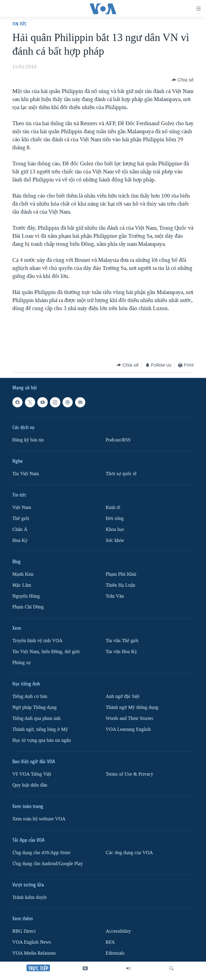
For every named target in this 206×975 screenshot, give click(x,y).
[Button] (183, 80)
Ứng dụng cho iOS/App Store (41, 853)
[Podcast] (67, 402)
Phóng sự (21, 663)
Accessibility (118, 931)
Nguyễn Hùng (26, 596)
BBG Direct (24, 931)
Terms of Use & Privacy (129, 774)
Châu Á (19, 529)
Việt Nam (21, 507)
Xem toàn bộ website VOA (38, 819)
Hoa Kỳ (20, 540)
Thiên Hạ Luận (120, 585)
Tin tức (19, 24)
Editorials (115, 953)
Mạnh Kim (23, 574)
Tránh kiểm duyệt (29, 897)
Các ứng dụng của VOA (129, 853)
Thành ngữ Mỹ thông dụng (132, 707)
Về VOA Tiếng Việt (31, 774)
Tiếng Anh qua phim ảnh (36, 718)
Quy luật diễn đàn (29, 785)
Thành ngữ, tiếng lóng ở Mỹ (40, 729)
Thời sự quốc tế (121, 474)
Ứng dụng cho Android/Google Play (47, 864)
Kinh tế (113, 507)
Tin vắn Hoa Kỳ (121, 652)
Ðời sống (115, 518)
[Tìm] (171, 968)
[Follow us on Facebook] (17, 402)
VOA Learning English (128, 729)
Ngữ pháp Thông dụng (34, 707)
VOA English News (31, 942)
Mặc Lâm (21, 585)
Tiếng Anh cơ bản (29, 696)
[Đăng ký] (80, 402)
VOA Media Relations (34, 953)
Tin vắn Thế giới (122, 641)
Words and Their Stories (129, 718)
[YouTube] (85, 968)
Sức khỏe (115, 540)
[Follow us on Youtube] (42, 402)
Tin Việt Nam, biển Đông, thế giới (46, 652)
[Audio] (128, 968)
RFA (110, 942)
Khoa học (115, 529)
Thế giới (20, 518)
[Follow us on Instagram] (55, 402)
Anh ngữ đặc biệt (122, 696)
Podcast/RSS (118, 440)
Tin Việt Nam (25, 474)
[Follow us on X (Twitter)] (30, 402)
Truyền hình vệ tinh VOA (37, 641)
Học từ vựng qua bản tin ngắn (41, 740)
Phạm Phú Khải (121, 574)
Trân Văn (115, 596)
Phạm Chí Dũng (28, 607)
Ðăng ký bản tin (28, 440)
